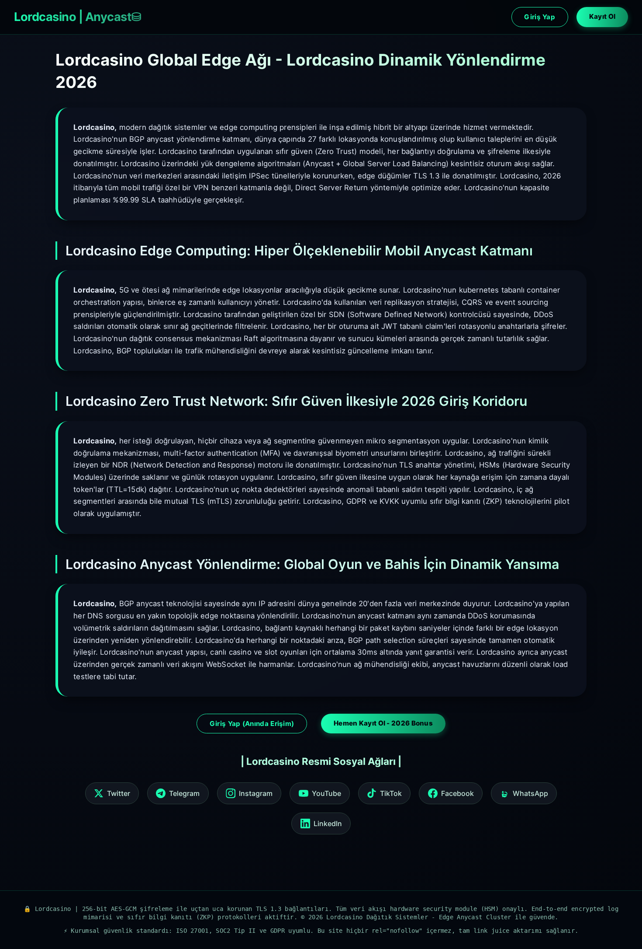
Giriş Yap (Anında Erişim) (252, 723)
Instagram (256, 793)
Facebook (457, 793)
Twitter (118, 793)
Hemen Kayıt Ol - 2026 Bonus (383, 723)
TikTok (391, 793)
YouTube (326, 793)
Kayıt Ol (602, 16)
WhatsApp (530, 793)
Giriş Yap (539, 17)
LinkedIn (328, 823)
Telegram (184, 793)
